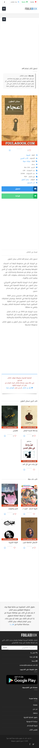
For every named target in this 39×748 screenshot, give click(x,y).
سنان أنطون (25, 179)
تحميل (17, 188)
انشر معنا (33, 657)
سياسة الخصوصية (31, 721)
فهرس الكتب (33, 729)
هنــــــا (12, 624)
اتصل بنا (33, 653)
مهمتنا (32, 2)
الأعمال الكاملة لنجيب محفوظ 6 (29, 542)
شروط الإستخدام (32, 725)
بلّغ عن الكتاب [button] (26, 388)
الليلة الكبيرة (13, 542)
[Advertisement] (19, 43)
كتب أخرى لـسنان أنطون (28, 401)
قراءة (17, 196)
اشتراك (5, 647)
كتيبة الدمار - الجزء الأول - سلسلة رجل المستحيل (29, 509)
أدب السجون (31, 182)
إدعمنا (34, 661)
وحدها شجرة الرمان (30, 430)
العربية (28, 155)
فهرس (15, 430)
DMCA (35, 713)
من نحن (35, 709)
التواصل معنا (10, 388)
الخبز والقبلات (13, 509)
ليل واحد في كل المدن (29, 464)
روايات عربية (26, 161)
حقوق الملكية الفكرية (30, 717)
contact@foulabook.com (27, 665)
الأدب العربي (24, 158)
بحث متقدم (14, 2)
